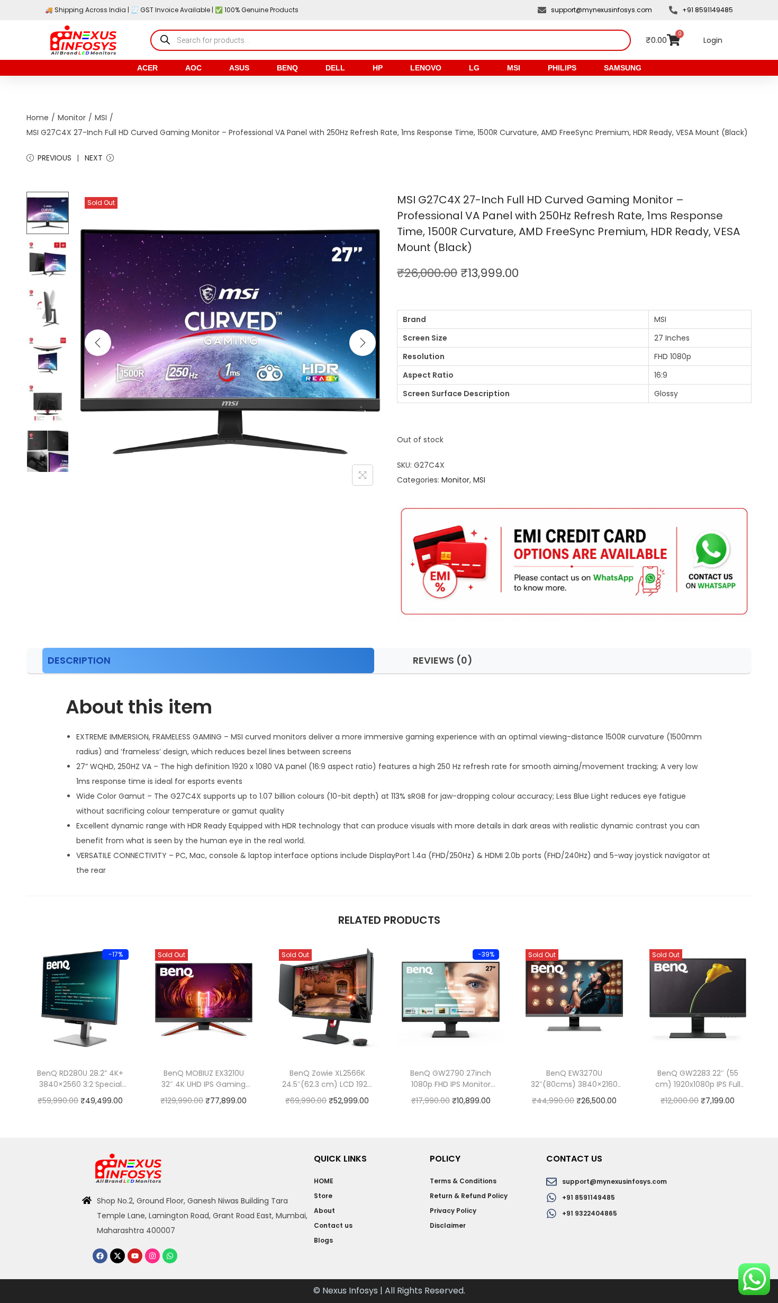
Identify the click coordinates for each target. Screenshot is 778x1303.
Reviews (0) (443, 660)
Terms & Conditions (463, 1180)
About (324, 1210)
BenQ (287, 68)
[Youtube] (135, 1255)
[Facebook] (100, 1255)
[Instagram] (152, 1255)
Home (37, 117)
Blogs (323, 1240)
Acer (147, 68)
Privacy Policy (453, 1210)
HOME (323, 1180)
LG (474, 68)
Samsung (622, 68)
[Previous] (98, 342)
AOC (193, 68)
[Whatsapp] (169, 1255)
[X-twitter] (117, 1255)
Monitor (72, 117)
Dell (335, 68)
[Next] (362, 342)
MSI (513, 68)
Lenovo (425, 68)
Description (79, 660)
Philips (562, 68)
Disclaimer (448, 1225)
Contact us (333, 1225)
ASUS (239, 68)
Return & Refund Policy (469, 1195)
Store (323, 1195)
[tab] (208, 660)
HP (378, 68)
